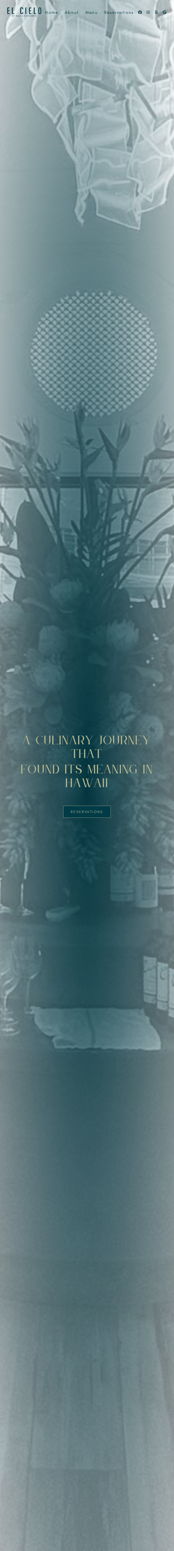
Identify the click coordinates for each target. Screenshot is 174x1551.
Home (51, 12)
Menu (91, 12)
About (72, 12)
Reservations (119, 12)
